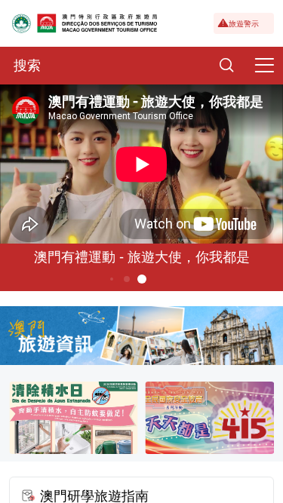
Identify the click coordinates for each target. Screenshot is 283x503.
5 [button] (126, 279)
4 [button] (111, 279)
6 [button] (141, 279)
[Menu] (264, 65)
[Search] (226, 65)
